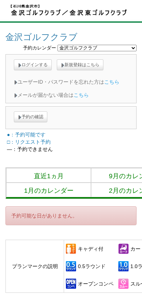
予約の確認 (32, 116)
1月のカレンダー (49, 190)
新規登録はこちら (81, 64)
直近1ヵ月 (49, 176)
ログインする (34, 64)
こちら (111, 82)
